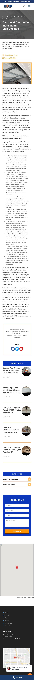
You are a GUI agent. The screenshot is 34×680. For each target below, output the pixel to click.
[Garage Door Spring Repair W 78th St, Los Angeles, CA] (26, 409)
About (6, 612)
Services (7, 615)
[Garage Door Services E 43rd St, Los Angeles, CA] (26, 429)
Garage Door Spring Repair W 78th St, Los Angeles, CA (12, 409)
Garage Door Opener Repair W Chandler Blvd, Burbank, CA (11, 370)
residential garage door (15, 116)
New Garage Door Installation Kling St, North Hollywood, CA (12, 390)
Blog (6, 617)
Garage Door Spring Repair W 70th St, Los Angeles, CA (12, 449)
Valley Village (14, 316)
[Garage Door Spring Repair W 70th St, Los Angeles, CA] (26, 449)
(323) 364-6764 (17, 333)
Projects (7, 620)
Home (4, 17)
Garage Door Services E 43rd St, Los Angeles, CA (11, 429)
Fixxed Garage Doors (9, 88)
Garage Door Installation (16, 479)
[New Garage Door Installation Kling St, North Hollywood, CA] (26, 389)
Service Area (8, 623)
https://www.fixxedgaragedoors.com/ (18, 331)
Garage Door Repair (16, 484)
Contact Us (8, 625)
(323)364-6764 (7, 637)
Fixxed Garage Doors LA (27, 597)
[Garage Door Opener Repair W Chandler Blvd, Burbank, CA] (26, 370)
